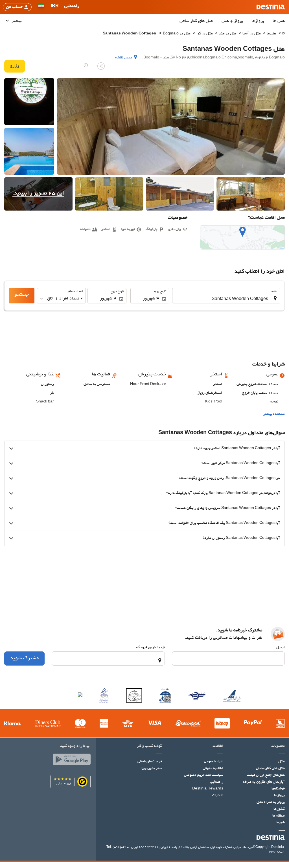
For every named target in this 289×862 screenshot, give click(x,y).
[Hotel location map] (242, 237)
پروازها (257, 21)
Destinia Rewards (207, 789)
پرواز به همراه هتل (271, 802)
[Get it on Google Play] (70, 761)
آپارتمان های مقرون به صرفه (264, 782)
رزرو (14, 66)
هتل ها (279, 21)
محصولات (278, 746)
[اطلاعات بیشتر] (86, 65)
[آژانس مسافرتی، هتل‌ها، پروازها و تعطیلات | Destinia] (271, 7)
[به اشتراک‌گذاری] (101, 66)
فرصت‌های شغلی (149, 762)
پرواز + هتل (232, 21)
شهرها (280, 823)
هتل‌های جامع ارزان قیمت (266, 775)
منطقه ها (278, 816)
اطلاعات (218, 746)
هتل (281, 762)
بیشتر (16, 21)
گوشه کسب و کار (149, 746)
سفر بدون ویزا (151, 769)
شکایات (217, 796)
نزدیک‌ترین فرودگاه (150, 648)
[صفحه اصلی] (283, 34)
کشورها (279, 809)
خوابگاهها (278, 789)
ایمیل (280, 648)
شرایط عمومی (213, 762)
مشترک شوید (24, 658)
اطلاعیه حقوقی (213, 769)
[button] (55, 7)
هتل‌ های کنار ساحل (196, 21)
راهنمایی (216, 782)
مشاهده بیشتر (274, 414)
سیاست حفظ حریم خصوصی (203, 775)
